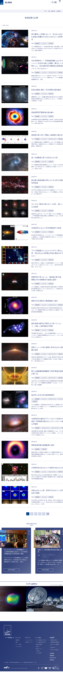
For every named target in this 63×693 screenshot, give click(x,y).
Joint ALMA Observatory (47, 667)
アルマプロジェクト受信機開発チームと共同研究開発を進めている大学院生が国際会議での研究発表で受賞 (16, 552)
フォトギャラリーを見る (56, 585)
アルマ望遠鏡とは (9, 637)
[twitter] (42, 668)
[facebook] (38, 668)
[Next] (47, 513)
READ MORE (11, 569)
